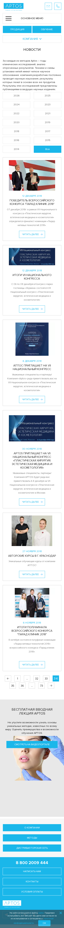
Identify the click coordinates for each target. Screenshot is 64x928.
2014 (16, 149)
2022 (16, 113)
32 (36, 678)
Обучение (47, 29)
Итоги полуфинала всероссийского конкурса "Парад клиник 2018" (32, 630)
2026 (17, 95)
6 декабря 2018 (32, 361)
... (27, 678)
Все (47, 149)
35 (12, 685)
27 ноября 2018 (32, 551)
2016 (16, 140)
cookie (41, 913)
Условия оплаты (32, 891)
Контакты (32, 881)
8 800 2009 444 (32, 862)
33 (46, 678)
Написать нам (32, 871)
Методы (32, 837)
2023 (47, 104)
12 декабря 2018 (32, 195)
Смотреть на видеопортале (32, 744)
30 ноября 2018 (32, 448)
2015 (47, 140)
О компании (32, 827)
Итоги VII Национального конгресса (32, 276)
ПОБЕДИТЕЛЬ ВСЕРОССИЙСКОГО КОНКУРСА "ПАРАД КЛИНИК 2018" (32, 202)
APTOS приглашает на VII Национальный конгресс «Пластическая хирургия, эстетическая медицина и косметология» (32, 460)
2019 (47, 122)
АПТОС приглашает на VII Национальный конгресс (32, 367)
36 (22, 685)
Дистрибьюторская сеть (32, 848)
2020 (17, 122)
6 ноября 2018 (32, 622)
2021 (47, 113)
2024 (17, 104)
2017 (47, 131)
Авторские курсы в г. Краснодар (32, 556)
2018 (16, 131)
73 (41, 685)
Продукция (17, 29)
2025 (47, 95)
